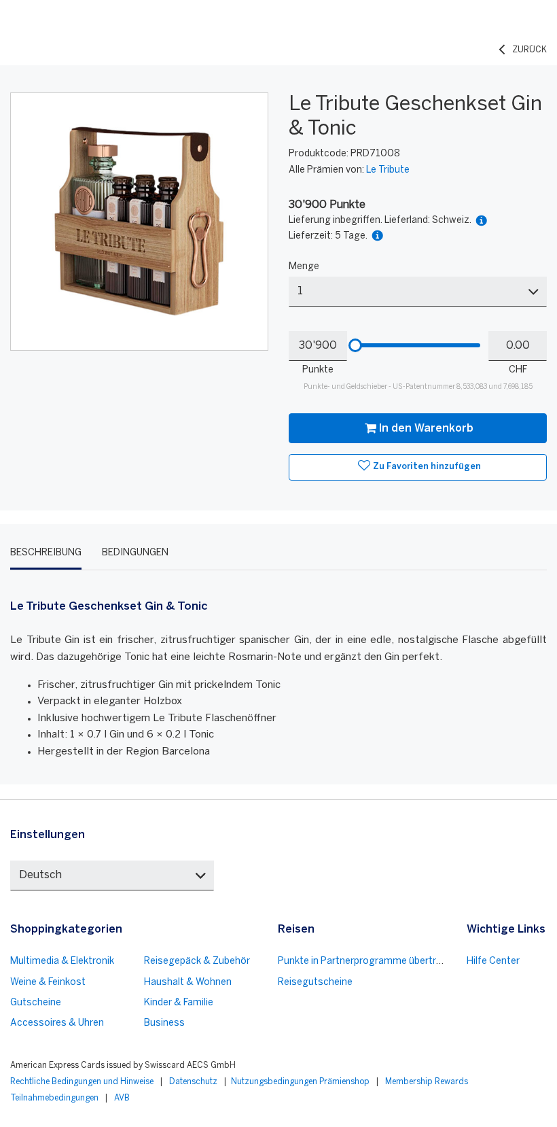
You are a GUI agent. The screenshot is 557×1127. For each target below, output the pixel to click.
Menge (304, 266)
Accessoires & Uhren (57, 1023)
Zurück (529, 50)
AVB (122, 1098)
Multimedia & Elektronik (62, 961)
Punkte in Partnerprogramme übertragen (368, 961)
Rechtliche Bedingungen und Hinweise (82, 1082)
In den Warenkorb (426, 428)
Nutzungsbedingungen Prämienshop (300, 1082)
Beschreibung (46, 553)
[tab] (46, 554)
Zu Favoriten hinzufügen (427, 466)
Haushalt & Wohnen (188, 982)
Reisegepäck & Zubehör (197, 961)
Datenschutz (193, 1082)
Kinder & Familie (178, 1003)
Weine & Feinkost (48, 982)
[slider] (355, 345)
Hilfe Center (493, 961)
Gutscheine (35, 1003)
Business (164, 1023)
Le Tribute (388, 170)
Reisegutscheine (315, 982)
